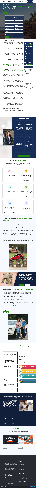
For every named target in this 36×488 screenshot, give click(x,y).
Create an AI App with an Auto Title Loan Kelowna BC (9, 445)
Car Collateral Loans (17, 70)
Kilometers (6, 22)
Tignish (13, 423)
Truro (7, 64)
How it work (13, 1)
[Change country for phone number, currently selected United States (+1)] (16, 29)
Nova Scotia (22, 469)
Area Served (20, 1)
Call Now (6, 312)
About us (10, 1)
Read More (4, 449)
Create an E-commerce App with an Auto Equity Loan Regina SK (25, 445)
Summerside (5, 65)
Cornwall (5, 423)
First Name (7, 25)
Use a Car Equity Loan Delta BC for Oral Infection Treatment (28, 79)
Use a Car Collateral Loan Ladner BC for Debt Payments (29, 83)
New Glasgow (14, 63)
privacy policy (13, 34)
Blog (22, 1)
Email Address (7, 28)
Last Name (16, 25)
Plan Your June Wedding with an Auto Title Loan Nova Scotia (28, 70)
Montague (20, 61)
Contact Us (25, 1)
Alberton (11, 65)
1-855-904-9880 (10, 475)
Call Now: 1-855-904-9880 (30, 1)
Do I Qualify (17, 1)
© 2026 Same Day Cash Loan (5, 486)
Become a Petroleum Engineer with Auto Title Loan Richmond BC (29, 87)
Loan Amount (7, 31)
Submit (7, 37)
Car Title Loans (10, 69)
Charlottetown (5, 63)
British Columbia (22, 459)
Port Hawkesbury (15, 64)
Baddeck (4, 64)
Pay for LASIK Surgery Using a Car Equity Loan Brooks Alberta (28, 74)
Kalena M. (4, 447)
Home (8, 1)
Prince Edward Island (23, 467)
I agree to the (11, 34)
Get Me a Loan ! (28, 64)
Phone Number (17, 28)
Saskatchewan (22, 464)
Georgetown (14, 418)
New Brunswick (22, 466)
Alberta (21, 461)
